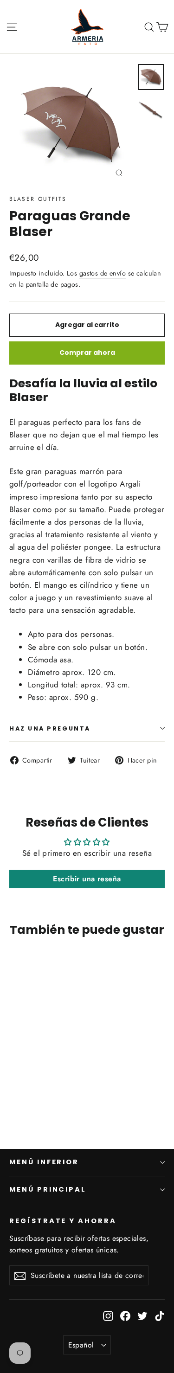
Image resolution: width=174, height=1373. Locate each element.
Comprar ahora (87, 352)
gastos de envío (102, 273)
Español (81, 1345)
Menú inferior (44, 1162)
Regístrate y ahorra (62, 1220)
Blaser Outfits (38, 199)
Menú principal (47, 1189)
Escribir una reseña (87, 878)
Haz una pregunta (49, 728)
